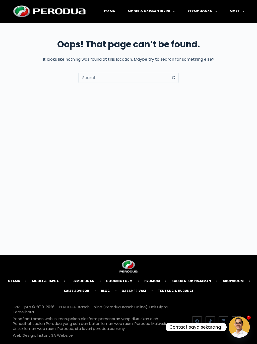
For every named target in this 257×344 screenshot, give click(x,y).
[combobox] (124, 78)
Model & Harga (45, 281)
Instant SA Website (55, 335)
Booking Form (119, 281)
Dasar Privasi (134, 291)
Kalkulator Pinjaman (191, 281)
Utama (108, 11)
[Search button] (173, 78)
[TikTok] (210, 321)
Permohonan (199, 11)
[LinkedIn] (223, 321)
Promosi (152, 281)
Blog (105, 291)
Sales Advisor (76, 291)
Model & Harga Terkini (149, 11)
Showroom (233, 281)
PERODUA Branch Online (80, 306)
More (234, 11)
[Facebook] (197, 321)
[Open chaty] (239, 327)
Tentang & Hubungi (175, 291)
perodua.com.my (109, 328)
